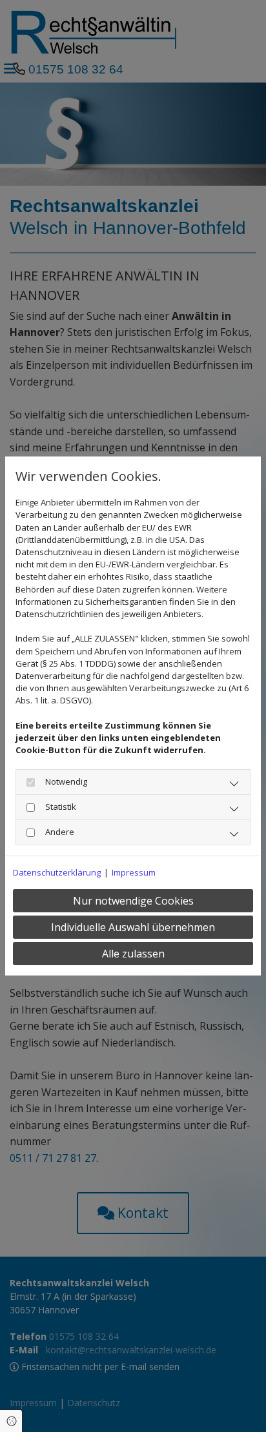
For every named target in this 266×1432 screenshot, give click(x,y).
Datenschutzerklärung (57, 872)
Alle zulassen (133, 953)
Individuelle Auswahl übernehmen (133, 927)
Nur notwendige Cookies (133, 901)
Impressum (134, 872)
